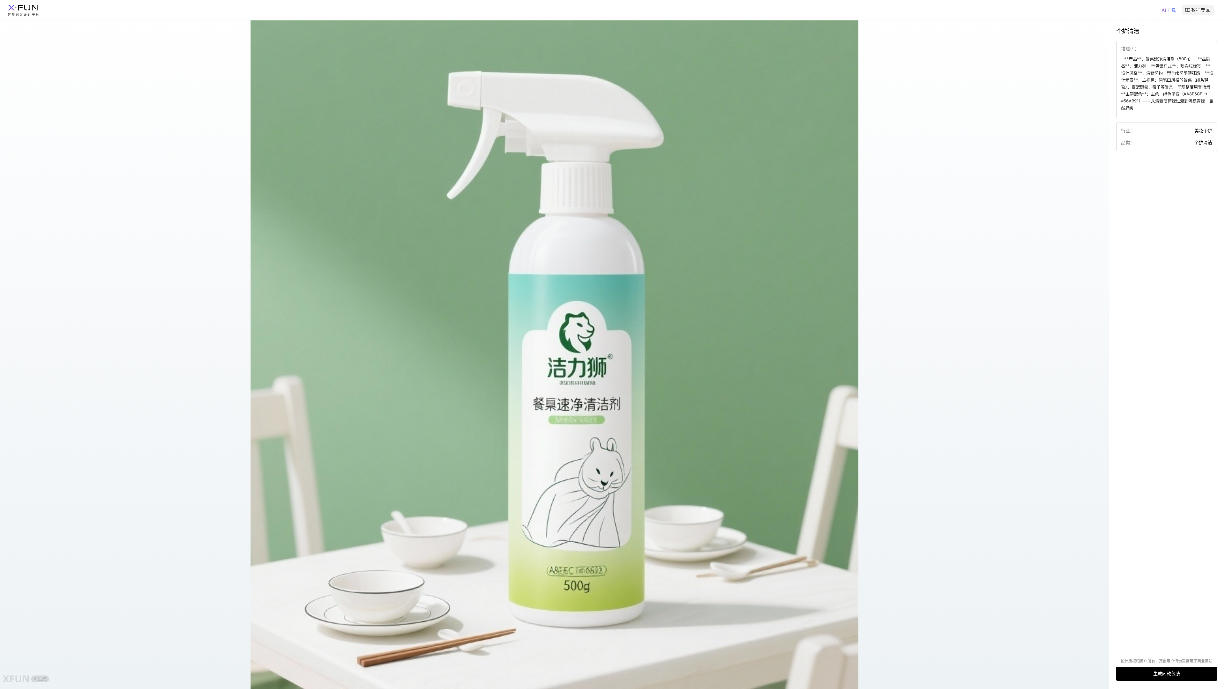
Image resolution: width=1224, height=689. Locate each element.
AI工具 (1169, 10)
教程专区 (1200, 9)
